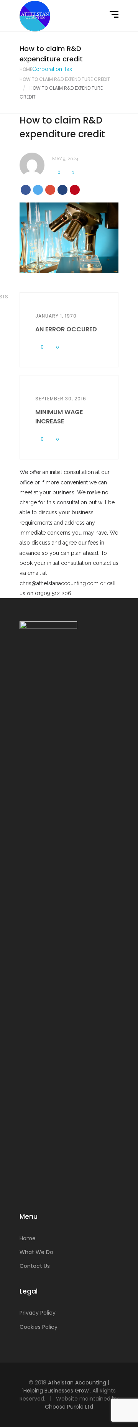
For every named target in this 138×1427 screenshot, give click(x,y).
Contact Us (35, 1266)
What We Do (36, 1252)
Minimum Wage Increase (59, 417)
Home (26, 69)
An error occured (66, 329)
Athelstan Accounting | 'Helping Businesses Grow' (65, 1386)
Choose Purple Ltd (69, 1407)
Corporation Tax (52, 69)
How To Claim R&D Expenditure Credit (65, 79)
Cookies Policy (39, 1327)
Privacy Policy (38, 1313)
